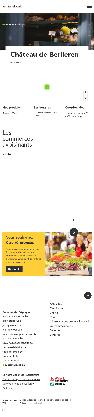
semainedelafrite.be (14, 347)
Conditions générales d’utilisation (54, 399)
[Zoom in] (85, 92)
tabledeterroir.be (12, 352)
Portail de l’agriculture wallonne (21, 379)
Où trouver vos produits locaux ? (69, 321)
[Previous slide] (74, 220)
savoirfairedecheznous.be (17, 343)
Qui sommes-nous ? (61, 326)
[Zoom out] (85, 95)
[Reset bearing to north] (85, 99)
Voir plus (7, 154)
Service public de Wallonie (18, 383)
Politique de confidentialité (32, 403)
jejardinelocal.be (12, 329)
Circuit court (57, 308)
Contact (54, 317)
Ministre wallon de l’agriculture (20, 375)
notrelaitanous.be (12, 338)
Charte (54, 313)
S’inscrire (55, 335)
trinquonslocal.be (12, 360)
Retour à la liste (15, 24)
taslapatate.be (10, 356)
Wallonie (7, 388)
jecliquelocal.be (11, 325)
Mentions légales (27, 399)
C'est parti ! (14, 269)
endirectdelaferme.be (15, 316)
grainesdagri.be (11, 321)
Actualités (56, 304)
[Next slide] (74, 232)
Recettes (55, 330)
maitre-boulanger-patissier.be (19, 334)
